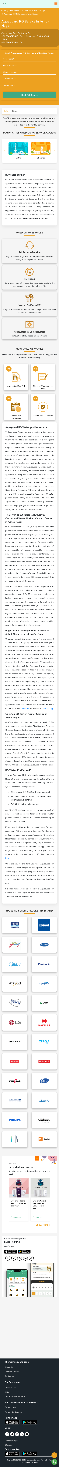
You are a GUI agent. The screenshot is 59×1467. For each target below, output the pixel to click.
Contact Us (9, 1376)
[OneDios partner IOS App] (13, 1422)
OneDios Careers (12, 1371)
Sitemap (8, 1445)
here (7, 858)
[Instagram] (17, 1434)
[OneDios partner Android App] (29, 1422)
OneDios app (47, 708)
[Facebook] (7, 1434)
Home (3, 10)
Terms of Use (10, 1387)
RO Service (14, 10)
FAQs (7, 1392)
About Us (9, 1367)
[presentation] (4, 150)
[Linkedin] (22, 1434)
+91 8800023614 (9, 42)
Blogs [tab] (15, 111)
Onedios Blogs (11, 1440)
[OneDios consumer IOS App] (13, 1453)
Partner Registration (13, 1412)
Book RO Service (29, 95)
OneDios (26, 708)
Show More (42, 1224)
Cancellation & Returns (15, 1396)
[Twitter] (12, 1434)
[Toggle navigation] (56, 3)
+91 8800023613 (9, 36)
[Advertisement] (29, 1328)
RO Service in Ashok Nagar (33, 10)
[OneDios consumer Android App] (29, 1453)
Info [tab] (6, 111)
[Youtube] (27, 1434)
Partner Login (10, 1407)
